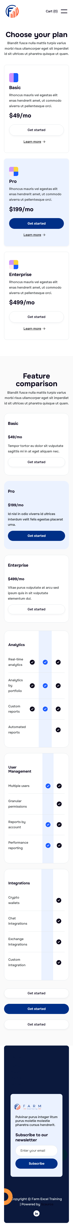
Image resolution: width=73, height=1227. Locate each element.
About (15, 1072)
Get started (36, 130)
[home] (12, 11)
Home (15, 1066)
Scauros (47, 1204)
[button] (52, 11)
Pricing (16, 1078)
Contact (17, 1084)
